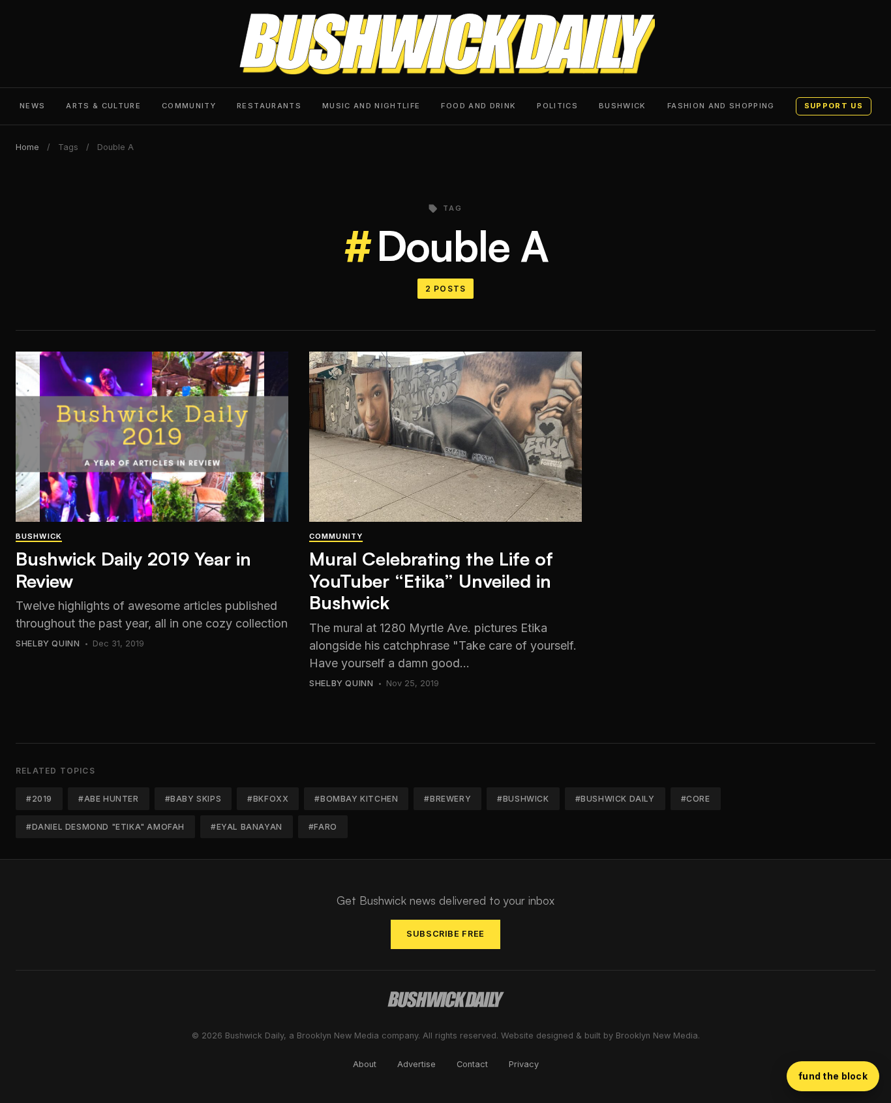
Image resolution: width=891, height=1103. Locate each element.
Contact (472, 1064)
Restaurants (269, 105)
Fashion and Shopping (721, 105)
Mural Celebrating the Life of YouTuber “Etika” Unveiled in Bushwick (431, 580)
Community (189, 105)
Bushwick (622, 105)
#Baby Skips (193, 799)
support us (833, 105)
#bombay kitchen (356, 799)
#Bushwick (523, 799)
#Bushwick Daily (615, 799)
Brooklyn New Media (657, 1035)
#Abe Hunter (108, 799)
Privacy (524, 1064)
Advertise (416, 1064)
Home (27, 147)
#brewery (447, 799)
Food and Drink (478, 105)
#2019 (39, 799)
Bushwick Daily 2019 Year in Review (133, 569)
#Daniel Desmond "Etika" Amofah (105, 827)
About (364, 1064)
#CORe (695, 799)
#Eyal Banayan (246, 827)
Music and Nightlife (371, 105)
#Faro (323, 827)
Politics (557, 105)
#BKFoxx (267, 799)
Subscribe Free (445, 934)
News (32, 105)
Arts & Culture (103, 105)
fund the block (833, 1075)
